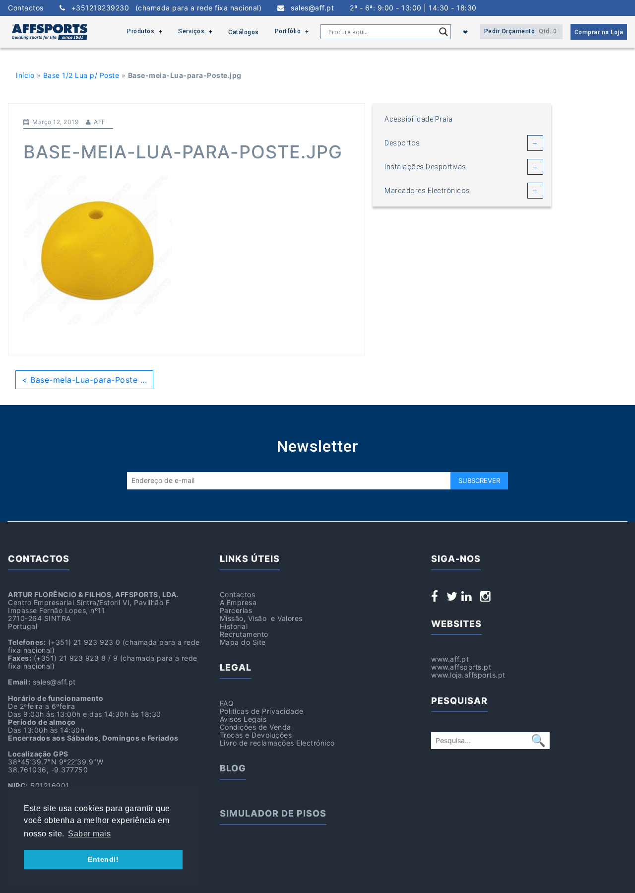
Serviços (191, 31)
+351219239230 (163, 8)
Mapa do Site (243, 642)
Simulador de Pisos (273, 813)
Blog (233, 768)
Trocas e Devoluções (256, 735)
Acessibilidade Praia (418, 119)
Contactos (26, 8)
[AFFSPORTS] (49, 32)
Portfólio (288, 31)
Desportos (402, 143)
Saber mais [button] (89, 833)
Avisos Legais (243, 719)
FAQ (227, 703)
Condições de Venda (255, 727)
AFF (100, 122)
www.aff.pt (450, 659)
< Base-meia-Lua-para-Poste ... (84, 380)
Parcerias (236, 610)
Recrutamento (244, 634)
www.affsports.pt (461, 667)
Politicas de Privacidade (262, 711)
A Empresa (238, 602)
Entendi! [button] (103, 859)
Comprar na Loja (599, 32)
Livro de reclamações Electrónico (277, 743)
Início (25, 75)
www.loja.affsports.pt (468, 675)
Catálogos (243, 32)
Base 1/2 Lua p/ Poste (81, 75)
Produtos (140, 31)
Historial (234, 626)
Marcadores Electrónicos (427, 191)
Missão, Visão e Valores (261, 618)
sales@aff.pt (309, 8)
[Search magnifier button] (443, 32)
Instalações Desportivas (425, 167)
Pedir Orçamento (520, 31)
